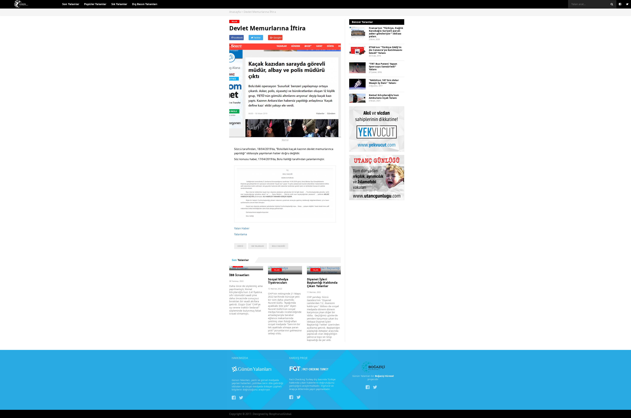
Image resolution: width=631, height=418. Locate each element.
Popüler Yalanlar (95, 4)
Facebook (238, 37)
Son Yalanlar (70, 4)
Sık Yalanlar (119, 4)
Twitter (257, 37)
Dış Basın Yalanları (144, 4)
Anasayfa (235, 12)
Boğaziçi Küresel (384, 375)
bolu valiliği (278, 246)
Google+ (277, 37)
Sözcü (240, 246)
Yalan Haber (241, 228)
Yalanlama (240, 234)
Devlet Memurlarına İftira (260, 12)
